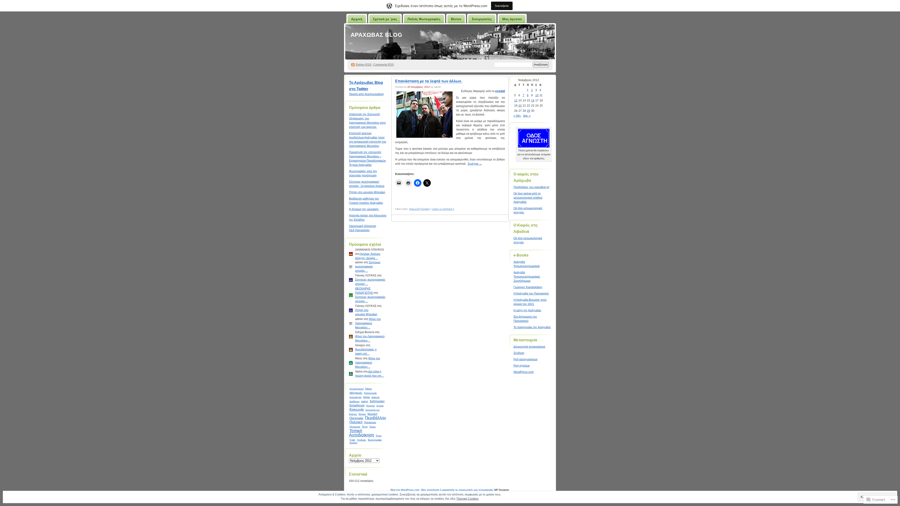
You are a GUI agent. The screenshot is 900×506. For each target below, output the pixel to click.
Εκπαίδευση (357, 405)
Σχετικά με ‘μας (385, 19)
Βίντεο (456, 19)
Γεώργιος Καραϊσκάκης (528, 287)
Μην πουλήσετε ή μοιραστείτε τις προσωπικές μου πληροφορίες (457, 489)
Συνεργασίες (482, 19)
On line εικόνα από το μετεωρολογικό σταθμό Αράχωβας (528, 198)
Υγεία (352, 440)
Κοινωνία (356, 409)
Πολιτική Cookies (468, 498)
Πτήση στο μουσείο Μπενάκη (367, 192)
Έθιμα (368, 388)
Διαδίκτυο (354, 401)
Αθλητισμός (355, 392)
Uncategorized (356, 389)
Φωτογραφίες (375, 440)
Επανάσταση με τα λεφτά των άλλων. (428, 81)
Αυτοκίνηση (355, 397)
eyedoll (500, 91)
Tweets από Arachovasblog (366, 94)
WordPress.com (524, 372)
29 (528, 110)
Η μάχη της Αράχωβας (527, 310)
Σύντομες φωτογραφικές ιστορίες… (368, 266)
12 (516, 100)
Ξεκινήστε (502, 5)
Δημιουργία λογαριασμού (529, 346)
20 (520, 105)
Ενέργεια (370, 405)
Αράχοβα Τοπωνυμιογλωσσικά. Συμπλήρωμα (527, 277)
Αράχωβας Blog (376, 35)
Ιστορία (379, 406)
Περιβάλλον (375, 418)
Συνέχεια (475, 163)
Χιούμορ (353, 443)
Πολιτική (355, 422)
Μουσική (372, 414)
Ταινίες (372, 427)
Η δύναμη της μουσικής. (364, 209)
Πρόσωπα (354, 426)
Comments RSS (383, 64)
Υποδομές (361, 440)
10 (537, 95)
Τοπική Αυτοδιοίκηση (361, 432)
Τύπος (379, 436)
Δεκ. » (527, 115)
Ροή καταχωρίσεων (525, 359)
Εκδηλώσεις (377, 401)
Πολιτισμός (370, 422)
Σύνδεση (519, 353)
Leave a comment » (443, 209)
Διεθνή (364, 401)
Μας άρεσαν (512, 19)
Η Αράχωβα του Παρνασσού (531, 293)
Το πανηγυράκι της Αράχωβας (532, 327)
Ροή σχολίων (522, 365)
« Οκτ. (517, 115)
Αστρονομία (370, 393)
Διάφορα (375, 397)
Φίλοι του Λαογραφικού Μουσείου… (368, 323)
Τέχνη (365, 426)
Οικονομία (356, 418)
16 (532, 100)
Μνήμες (362, 414)
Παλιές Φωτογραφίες (424, 19)
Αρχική (356, 19)
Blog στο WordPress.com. (405, 489)
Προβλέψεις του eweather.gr (531, 187)
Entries (363, 64)
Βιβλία (366, 397)
